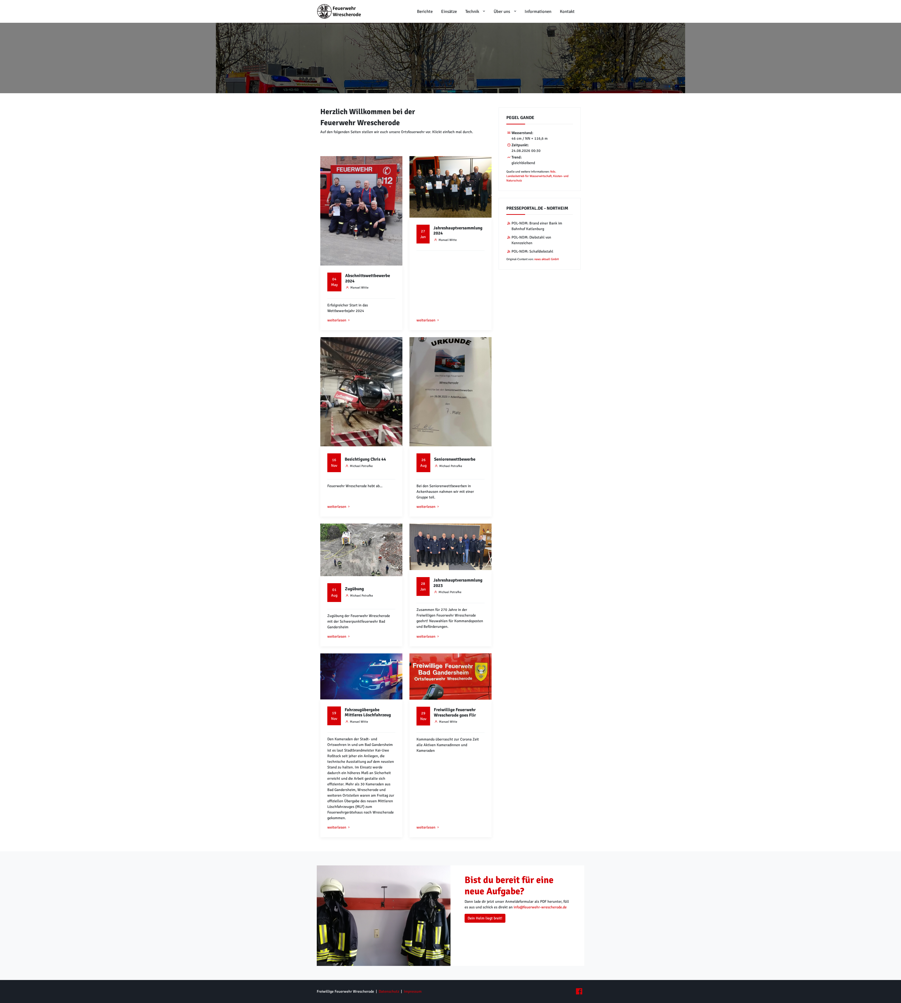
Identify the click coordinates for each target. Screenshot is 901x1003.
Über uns (502, 11)
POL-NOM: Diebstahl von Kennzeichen (531, 240)
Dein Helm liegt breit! (485, 918)
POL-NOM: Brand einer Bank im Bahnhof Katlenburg (537, 226)
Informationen (538, 11)
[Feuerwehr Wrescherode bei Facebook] (579, 991)
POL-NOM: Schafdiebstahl (532, 251)
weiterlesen (336, 320)
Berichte (425, 11)
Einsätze (449, 11)
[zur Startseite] (340, 11)
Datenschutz (389, 991)
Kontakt (567, 11)
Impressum (413, 991)
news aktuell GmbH (546, 259)
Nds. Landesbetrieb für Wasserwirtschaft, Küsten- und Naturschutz (537, 176)
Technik (472, 11)
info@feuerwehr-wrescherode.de (540, 907)
